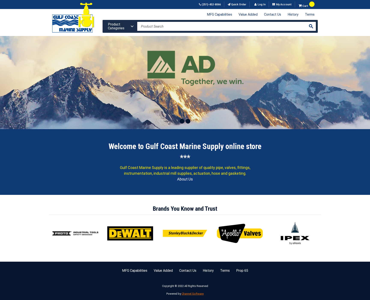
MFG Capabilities (219, 14)
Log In (262, 4)
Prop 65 (242, 271)
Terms (310, 14)
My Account (284, 4)
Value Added (248, 14)
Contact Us (272, 14)
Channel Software (193, 293)
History (293, 14)
